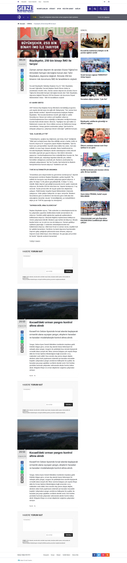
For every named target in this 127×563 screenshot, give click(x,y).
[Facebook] (22, 70)
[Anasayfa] (18, 1)
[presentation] (23, 17)
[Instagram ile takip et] (103, 555)
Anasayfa (22, 23)
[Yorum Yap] (22, 89)
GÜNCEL (29, 23)
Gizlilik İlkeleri (66, 555)
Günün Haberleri (32, 1)
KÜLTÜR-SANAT (68, 9)
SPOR (59, 9)
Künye (52, 555)
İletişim (59, 555)
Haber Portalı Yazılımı (26, 560)
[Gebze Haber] (25, 8)
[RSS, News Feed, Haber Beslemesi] (107, 555)
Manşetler (23, 1)
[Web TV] (104, 2)
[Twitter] (22, 73)
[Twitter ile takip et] (99, 555)
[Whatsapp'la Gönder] (22, 80)
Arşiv (40, 1)
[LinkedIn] (22, 76)
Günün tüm (104, 17)
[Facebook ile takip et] (94, 555)
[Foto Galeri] (109, 2)
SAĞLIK (77, 9)
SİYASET (52, 9)
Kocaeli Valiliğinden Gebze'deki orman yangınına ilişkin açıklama (58, 17)
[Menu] (89, 8)
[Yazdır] (22, 86)
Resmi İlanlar (42, 9)
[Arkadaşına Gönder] (22, 83)
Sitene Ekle (46, 1)
